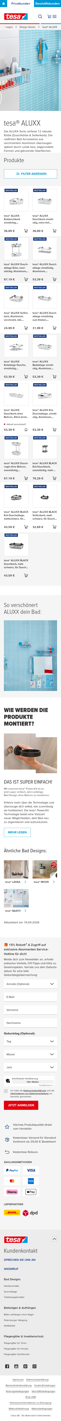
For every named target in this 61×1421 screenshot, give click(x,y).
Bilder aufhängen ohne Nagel (19, 1314)
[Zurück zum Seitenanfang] (54, 1239)
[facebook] (7, 1367)
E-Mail (10, 997)
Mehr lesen (17, 832)
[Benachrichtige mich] (26, 429)
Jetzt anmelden (21, 1105)
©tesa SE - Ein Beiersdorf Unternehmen (30, 1415)
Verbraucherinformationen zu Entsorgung (30, 1402)
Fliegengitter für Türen (15, 1343)
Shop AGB (30, 1397)
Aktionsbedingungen (41, 1408)
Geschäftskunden (47, 3)
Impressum (18, 1379)
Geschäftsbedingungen (43, 1391)
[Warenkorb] (49, 16)
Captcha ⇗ (46, 1085)
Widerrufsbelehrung (19, 1408)
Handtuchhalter (11, 1286)
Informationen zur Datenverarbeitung (29, 1093)
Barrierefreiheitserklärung (19, 1385)
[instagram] (34, 1367)
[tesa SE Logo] (16, 16)
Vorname (12, 1010)
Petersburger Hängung (15, 1320)
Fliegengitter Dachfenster (17, 1354)
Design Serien (27, 26)
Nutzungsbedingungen (17, 1391)
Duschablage (10, 1291)
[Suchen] (40, 16)
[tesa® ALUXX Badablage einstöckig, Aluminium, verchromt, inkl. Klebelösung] (20, 644)
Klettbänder (9, 1325)
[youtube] (16, 1367)
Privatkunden (20, 3)
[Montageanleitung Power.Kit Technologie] (30, 753)
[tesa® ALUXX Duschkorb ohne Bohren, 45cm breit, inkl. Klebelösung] (52, 649)
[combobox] (28, 985)
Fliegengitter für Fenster (16, 1348)
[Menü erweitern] (54, 16)
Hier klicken (33, 1081)
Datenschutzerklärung (34, 1090)
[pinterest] (25, 1367)
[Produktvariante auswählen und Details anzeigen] (26, 231)
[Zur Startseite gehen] (3, 3)
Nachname (14, 1023)
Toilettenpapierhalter (14, 1297)
